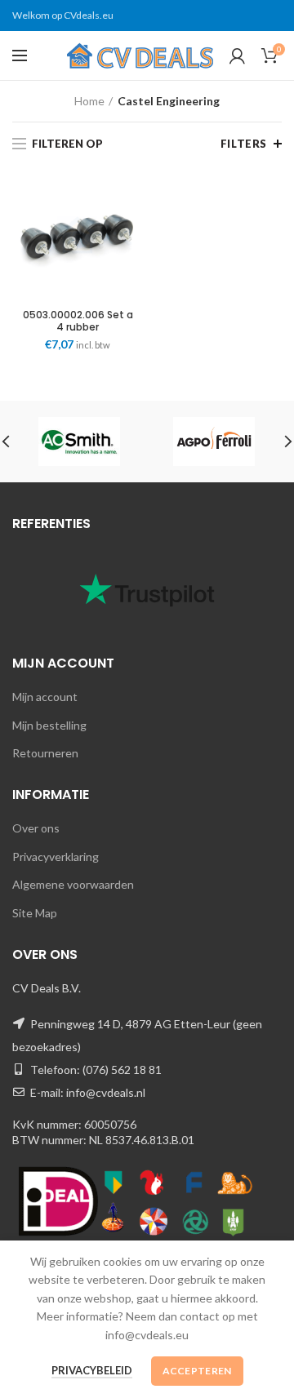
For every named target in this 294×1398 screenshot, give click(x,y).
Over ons (36, 828)
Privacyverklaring (55, 856)
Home (89, 101)
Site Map (34, 913)
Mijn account (45, 696)
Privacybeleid (91, 1370)
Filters (243, 143)
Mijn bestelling (49, 725)
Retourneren (45, 753)
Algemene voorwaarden (73, 884)
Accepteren (197, 1371)
